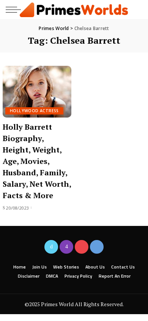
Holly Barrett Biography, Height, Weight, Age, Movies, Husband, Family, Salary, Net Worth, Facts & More (37, 161)
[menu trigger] (15, 9)
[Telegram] (97, 247)
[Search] (136, 9)
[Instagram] (66, 247)
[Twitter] (51, 247)
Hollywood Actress (34, 110)
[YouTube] (81, 247)
